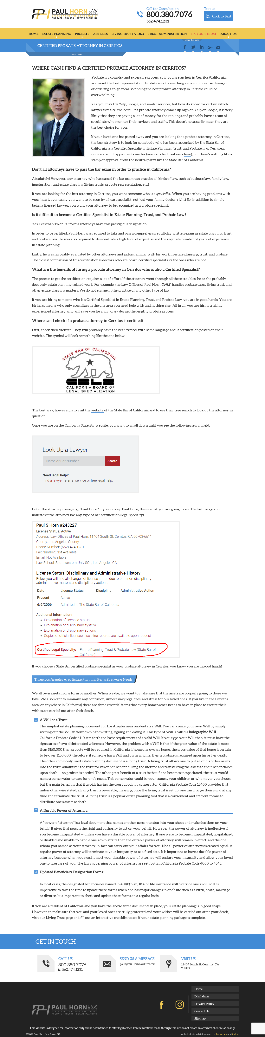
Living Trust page (59, 917)
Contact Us (201, 1011)
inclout (235, 1034)
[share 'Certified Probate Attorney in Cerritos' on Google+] (210, 47)
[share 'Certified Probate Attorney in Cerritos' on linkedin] (201, 47)
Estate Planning (56, 33)
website (97, 410)
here (187, 154)
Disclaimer (202, 996)
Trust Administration (167, 33)
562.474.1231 (157, 21)
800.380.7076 (169, 14)
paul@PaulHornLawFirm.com (137, 964)
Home (33, 33)
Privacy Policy (204, 1003)
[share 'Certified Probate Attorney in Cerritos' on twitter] (193, 47)
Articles (100, 33)
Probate (82, 33)
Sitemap (200, 1018)
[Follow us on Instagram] (179, 1004)
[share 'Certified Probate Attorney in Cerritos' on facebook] (185, 47)
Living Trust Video (128, 33)
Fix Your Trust (204, 33)
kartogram (221, 1034)
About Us (228, 33)
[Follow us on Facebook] (161, 1004)
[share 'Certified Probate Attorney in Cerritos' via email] (218, 47)
